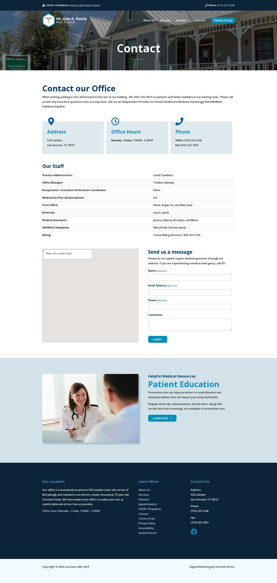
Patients (143, 499)
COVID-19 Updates (149, 509)
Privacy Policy (146, 523)
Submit (157, 339)
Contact (143, 514)
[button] (188, 20)
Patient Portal (147, 533)
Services (143, 494)
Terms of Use (146, 518)
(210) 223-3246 (226, 5)
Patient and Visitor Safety (85, 5)
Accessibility (146, 528)
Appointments (147, 504)
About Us (144, 490)
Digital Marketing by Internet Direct (212, 567)
